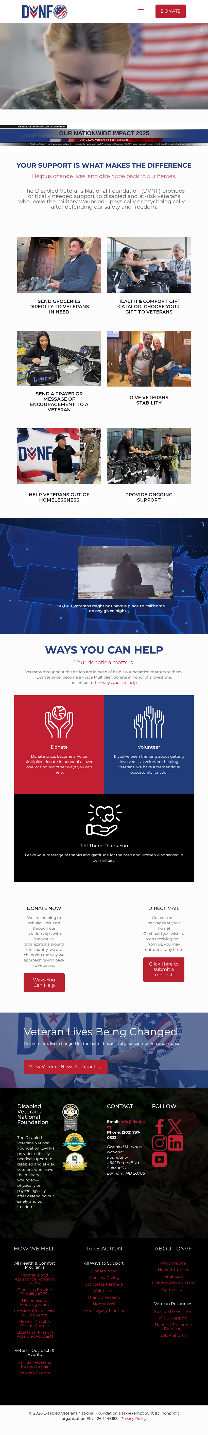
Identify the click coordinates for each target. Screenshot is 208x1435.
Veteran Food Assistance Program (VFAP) (35, 1279)
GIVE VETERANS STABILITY (149, 400)
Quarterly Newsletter (173, 1283)
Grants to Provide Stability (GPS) (34, 1291)
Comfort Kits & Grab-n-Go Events (34, 1313)
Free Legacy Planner (104, 1310)
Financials (173, 1276)
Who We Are (173, 1263)
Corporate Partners (104, 1284)
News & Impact (173, 1269)
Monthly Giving (104, 1277)
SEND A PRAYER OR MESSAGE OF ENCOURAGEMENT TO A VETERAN (59, 402)
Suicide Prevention (173, 1311)
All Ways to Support (104, 1263)
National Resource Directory (173, 1326)
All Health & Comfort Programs (34, 1265)
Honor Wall (104, 1304)
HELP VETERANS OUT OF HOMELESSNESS (59, 497)
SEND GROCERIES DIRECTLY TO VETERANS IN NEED (59, 307)
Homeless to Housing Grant (34, 1302)
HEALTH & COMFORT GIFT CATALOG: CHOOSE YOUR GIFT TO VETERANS (149, 307)
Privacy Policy (133, 1418)
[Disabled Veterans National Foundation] (47, 11)
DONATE (171, 11)
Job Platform (173, 1335)
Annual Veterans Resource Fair (34, 1364)
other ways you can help (114, 682)
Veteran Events (34, 1373)
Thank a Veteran (104, 1297)
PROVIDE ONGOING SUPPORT (148, 497)
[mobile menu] (141, 11)
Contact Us (173, 1289)
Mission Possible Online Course (34, 1323)
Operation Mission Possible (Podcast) (34, 1334)
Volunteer (104, 1290)
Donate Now (104, 1271)
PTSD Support (173, 1318)
